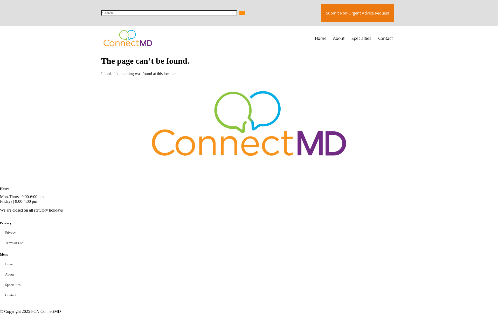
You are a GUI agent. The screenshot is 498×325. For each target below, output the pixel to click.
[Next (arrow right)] (489, 163)
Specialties (361, 38)
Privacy (10, 232)
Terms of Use (14, 243)
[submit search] (242, 13)
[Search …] (169, 13)
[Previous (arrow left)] (9, 163)
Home (321, 38)
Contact (385, 38)
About (339, 38)
